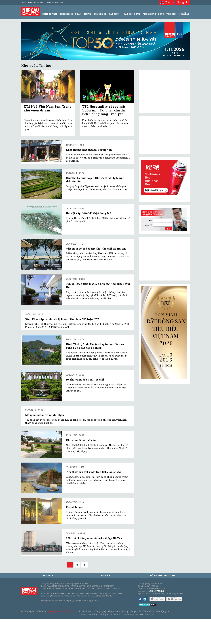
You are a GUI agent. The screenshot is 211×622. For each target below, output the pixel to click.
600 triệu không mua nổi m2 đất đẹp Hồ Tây (94, 538)
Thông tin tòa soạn (161, 575)
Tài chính (148, 611)
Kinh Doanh (49, 14)
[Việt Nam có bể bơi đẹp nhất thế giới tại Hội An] (41, 254)
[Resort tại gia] (41, 511)
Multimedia (147, 614)
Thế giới (171, 14)
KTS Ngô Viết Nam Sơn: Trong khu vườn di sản (48, 108)
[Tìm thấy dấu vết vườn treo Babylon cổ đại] (41, 478)
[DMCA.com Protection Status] (147, 604)
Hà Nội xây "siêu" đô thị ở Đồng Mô (88, 213)
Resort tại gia (74, 507)
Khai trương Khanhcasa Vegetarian (89, 149)
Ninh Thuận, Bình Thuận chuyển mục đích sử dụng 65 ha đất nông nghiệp (95, 346)
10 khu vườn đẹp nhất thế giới (85, 379)
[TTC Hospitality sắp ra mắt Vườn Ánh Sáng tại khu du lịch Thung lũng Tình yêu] (107, 86)
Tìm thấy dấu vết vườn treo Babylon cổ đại (93, 472)
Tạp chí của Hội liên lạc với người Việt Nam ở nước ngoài (42, 2)
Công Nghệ (65, 14)
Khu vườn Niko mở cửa (81, 440)
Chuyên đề (99, 14)
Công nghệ (100, 611)
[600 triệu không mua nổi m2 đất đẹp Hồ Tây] (41, 542)
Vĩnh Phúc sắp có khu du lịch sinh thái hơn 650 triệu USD (62, 319)
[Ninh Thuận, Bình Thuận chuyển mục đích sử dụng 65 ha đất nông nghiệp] (41, 350)
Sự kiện (105, 575)
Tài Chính (115, 14)
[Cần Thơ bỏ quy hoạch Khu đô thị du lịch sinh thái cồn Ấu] (41, 184)
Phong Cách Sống (153, 14)
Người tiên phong (118, 611)
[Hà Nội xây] (41, 219)
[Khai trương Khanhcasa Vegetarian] (41, 151)
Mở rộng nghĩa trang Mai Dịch (44, 415)
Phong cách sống (88, 614)
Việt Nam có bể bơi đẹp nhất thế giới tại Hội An (96, 248)
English (169, 2)
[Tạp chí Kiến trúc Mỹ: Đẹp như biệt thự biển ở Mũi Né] (41, 289)
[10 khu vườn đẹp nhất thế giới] (41, 385)
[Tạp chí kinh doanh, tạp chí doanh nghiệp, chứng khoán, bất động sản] (30, 11)
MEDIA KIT (49, 575)
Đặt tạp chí (183, 2)
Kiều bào (115, 614)
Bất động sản (132, 14)
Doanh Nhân (83, 14)
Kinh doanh (85, 611)
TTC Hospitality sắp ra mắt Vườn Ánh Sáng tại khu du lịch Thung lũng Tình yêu (103, 110)
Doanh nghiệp (130, 614)
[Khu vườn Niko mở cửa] (41, 444)
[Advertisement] (164, 258)
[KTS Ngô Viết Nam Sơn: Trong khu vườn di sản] (48, 86)
